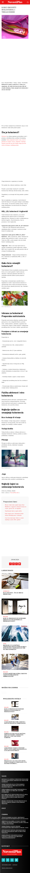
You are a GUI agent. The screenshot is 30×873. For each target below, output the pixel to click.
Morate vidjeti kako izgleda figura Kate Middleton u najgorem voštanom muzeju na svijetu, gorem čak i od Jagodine (15, 506)
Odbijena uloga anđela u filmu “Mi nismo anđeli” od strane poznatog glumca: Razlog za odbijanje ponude (15, 822)
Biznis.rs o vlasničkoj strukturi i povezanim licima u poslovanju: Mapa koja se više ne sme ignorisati (15, 647)
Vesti (4, 643)
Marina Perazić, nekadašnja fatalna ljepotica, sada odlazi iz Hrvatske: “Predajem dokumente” (12, 836)
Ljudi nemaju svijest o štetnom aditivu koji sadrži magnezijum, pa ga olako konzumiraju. (15, 749)
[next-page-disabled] (5, 693)
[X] (12, 43)
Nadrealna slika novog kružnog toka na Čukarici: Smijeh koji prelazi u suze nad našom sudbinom (14, 735)
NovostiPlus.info (14, 492)
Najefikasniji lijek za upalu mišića (13, 511)
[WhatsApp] (22, 43)
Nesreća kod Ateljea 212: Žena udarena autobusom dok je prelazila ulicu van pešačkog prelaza (13, 786)
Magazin (5, 616)
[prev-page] (3, 693)
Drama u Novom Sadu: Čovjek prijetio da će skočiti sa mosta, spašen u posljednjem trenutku (14, 802)
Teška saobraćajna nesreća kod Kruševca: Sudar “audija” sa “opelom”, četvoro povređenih (14, 791)
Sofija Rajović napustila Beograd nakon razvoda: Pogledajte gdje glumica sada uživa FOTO (14, 831)
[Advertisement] (15, 64)
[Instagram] (13, 564)
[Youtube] (19, 564)
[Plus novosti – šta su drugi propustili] (15, 581)
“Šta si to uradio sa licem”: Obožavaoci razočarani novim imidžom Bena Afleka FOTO (15, 818)
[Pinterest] (17, 43)
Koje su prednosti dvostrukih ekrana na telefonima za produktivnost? (14, 620)
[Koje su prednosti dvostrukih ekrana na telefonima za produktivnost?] (15, 606)
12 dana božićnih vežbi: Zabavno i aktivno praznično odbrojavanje (15, 675)
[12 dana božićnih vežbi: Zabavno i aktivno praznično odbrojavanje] (15, 662)
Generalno (6, 591)
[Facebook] (7, 43)
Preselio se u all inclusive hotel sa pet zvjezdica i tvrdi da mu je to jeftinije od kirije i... (15, 762)
